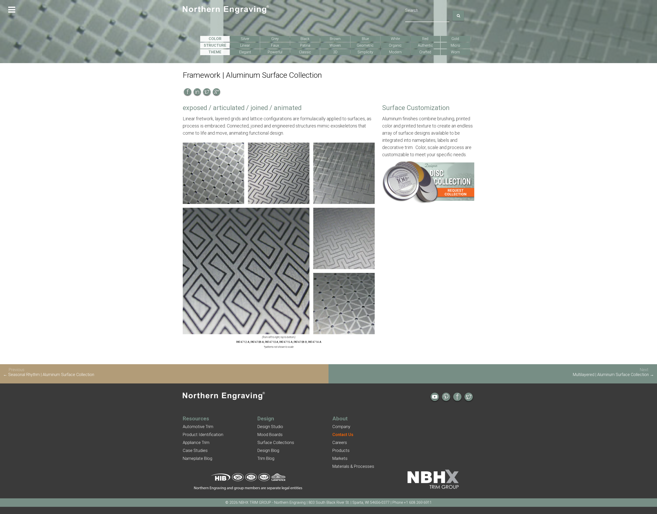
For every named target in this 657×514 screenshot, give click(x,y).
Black (305, 39)
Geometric (365, 45)
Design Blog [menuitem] (268, 450)
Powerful (275, 52)
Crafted (425, 52)
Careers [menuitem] (339, 442)
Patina (305, 45)
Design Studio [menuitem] (270, 426)
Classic (305, 52)
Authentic (425, 45)
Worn (455, 52)
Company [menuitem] (341, 426)
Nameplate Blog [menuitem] (197, 458)
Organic (395, 45)
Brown (335, 39)
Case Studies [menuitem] (195, 450)
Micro (455, 45)
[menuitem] (342, 434)
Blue (365, 39)
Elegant (245, 52)
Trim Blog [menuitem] (265, 458)
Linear (245, 45)
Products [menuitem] (341, 450)
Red (425, 39)
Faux (275, 45)
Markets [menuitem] (339, 458)
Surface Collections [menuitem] (275, 442)
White (395, 39)
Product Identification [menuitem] (203, 434)
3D (335, 52)
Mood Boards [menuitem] (270, 434)
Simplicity (365, 52)
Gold (455, 39)
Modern (395, 52)
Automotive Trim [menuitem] (198, 426)
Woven (335, 45)
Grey (275, 39)
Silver (245, 39)
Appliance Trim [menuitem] (196, 442)
